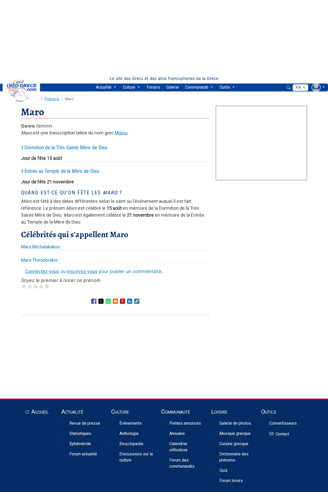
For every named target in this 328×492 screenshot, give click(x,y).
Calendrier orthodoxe (178, 446)
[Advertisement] (164, 38)
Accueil (40, 411)
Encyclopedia (131, 443)
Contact (282, 434)
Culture (129, 87)
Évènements (130, 423)
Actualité (103, 87)
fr (299, 87)
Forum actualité (83, 454)
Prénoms (52, 99)
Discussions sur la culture (136, 457)
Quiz (223, 470)
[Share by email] (115, 301)
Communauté (196, 87)
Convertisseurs (283, 423)
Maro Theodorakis (39, 260)
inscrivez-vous (82, 271)
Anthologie (129, 433)
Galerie (172, 87)
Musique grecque (235, 433)
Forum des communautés (181, 463)
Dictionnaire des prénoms (234, 457)
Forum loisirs (231, 480)
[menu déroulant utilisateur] (318, 87)
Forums (153, 87)
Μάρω (121, 132)
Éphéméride (80, 443)
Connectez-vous (42, 271)
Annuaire (177, 433)
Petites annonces (185, 423)
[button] (136, 301)
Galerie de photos (235, 423)
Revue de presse (84, 423)
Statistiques (80, 433)
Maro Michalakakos (40, 246)
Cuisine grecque (233, 443)
